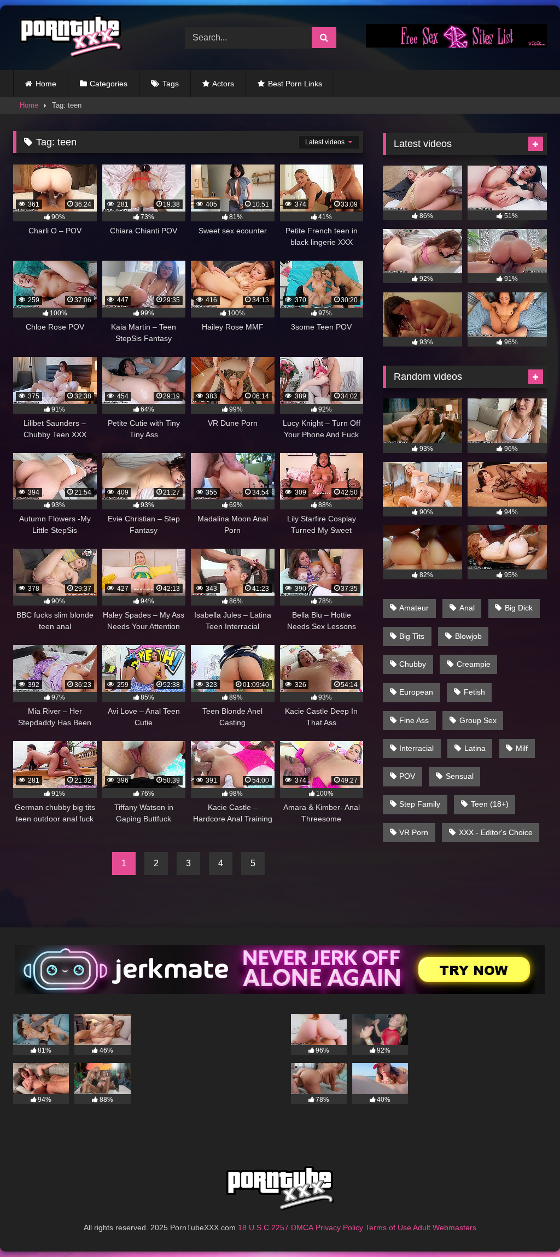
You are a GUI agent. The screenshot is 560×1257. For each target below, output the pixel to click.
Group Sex (478, 720)
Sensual (460, 776)
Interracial (416, 748)
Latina (475, 748)
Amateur (414, 607)
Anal (467, 607)
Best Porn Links (295, 83)
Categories (108, 83)
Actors (223, 83)
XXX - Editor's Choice (496, 832)
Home (46, 83)
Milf (522, 748)
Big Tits (411, 636)
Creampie (474, 664)
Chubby (412, 664)
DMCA (302, 1227)
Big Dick (519, 607)
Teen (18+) (490, 804)
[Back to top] (526, 1224)
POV (407, 776)
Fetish (474, 692)
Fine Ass (414, 720)
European (416, 692)
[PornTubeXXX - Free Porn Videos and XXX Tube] (86, 37)
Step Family (419, 804)
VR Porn (413, 832)
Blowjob (468, 636)
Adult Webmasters (444, 1227)
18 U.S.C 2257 (263, 1227)
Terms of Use (388, 1227)
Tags (170, 83)
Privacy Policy (339, 1227)
